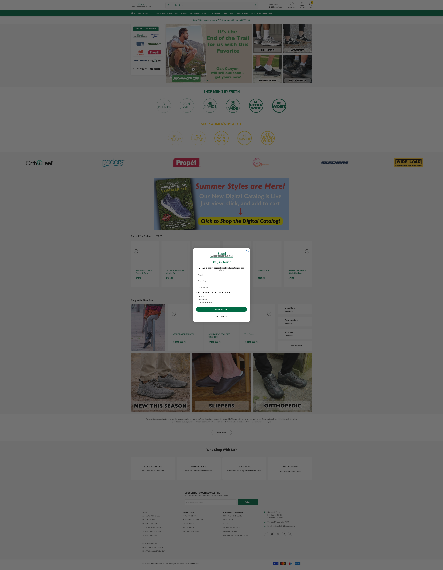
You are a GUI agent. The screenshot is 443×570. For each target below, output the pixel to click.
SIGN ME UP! (222, 309)
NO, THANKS (221, 316)
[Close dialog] (247, 250)
